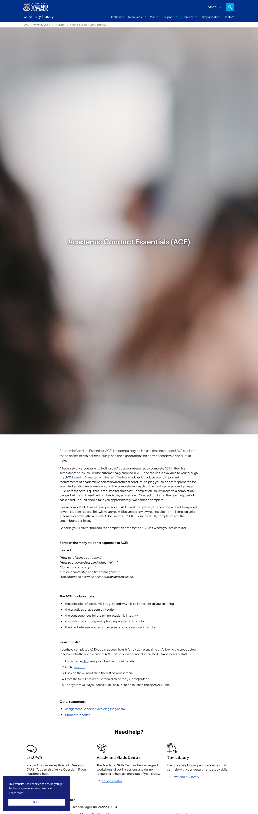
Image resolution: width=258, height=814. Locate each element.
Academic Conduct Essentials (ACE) (88, 24)
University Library (41, 24)
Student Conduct (77, 715)
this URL (79, 667)
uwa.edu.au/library (186, 777)
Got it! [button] (36, 802)
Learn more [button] (16, 792)
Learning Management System (93, 477)
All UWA (212, 6)
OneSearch (117, 16)
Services (188, 16)
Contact (229, 16)
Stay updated (210, 16)
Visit (153, 16)
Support (169, 16)
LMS (85, 661)
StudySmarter (112, 781)
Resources (135, 16)
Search (230, 7)
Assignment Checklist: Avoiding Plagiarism (95, 709)
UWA (26, 24)
